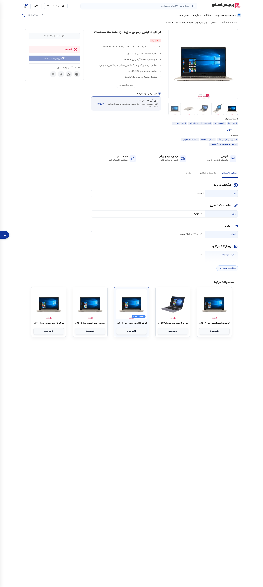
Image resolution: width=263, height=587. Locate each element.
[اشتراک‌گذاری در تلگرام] (77, 74)
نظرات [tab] (189, 173)
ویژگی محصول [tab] (230, 173)
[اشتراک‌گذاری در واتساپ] (69, 74)
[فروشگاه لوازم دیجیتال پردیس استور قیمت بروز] (225, 5)
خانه (236, 22)
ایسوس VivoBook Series (200, 123)
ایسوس (230, 129)
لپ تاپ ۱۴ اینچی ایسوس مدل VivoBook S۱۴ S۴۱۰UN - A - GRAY (173, 323)
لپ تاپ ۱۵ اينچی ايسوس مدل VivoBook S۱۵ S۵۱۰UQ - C (90, 323)
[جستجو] (193, 6)
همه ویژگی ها (126, 85)
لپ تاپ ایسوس (179, 123)
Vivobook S (225, 22)
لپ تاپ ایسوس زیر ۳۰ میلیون (222, 144)
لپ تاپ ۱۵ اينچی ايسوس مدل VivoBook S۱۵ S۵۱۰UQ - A (214, 323)
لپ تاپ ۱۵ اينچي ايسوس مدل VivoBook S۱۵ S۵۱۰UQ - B (131, 323)
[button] (203, 64)
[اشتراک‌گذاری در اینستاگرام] (61, 74)
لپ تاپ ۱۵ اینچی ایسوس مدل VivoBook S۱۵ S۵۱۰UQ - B (48, 323)
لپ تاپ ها (232, 123)
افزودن (99, 103)
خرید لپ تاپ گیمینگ (226, 139)
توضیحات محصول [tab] (207, 173)
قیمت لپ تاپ (206, 139)
